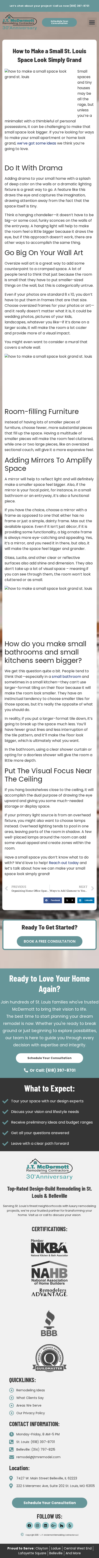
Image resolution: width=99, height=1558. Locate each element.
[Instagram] (37, 1525)
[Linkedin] (45, 1525)
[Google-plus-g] (53, 1525)
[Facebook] (29, 1525)
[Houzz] (61, 1525)
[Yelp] (69, 1525)
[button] (92, 22)
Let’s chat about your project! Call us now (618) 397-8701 (49, 6)
